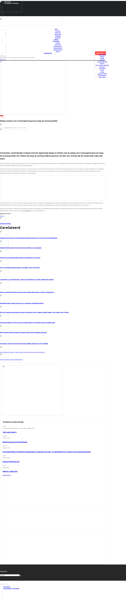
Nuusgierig (56, 41)
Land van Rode (102, 73)
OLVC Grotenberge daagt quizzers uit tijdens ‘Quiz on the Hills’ (20, 267)
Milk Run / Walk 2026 (10, 471)
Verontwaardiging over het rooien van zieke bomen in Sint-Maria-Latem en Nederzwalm (27, 322)
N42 (3, 216)
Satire (58, 51)
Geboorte (58, 32)
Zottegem (102, 54)
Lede (102, 70)
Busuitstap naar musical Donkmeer (15, 442)
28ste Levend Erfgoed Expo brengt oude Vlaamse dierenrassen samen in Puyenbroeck (27, 292)
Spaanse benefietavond (11, 461)
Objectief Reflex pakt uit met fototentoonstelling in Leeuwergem (20, 248)
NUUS (56, 29)
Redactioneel (58, 49)
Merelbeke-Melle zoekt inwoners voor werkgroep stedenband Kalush (22, 303)
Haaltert (102, 66)
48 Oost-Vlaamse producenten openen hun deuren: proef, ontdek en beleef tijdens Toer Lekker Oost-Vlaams (34, 312)
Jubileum (58, 36)
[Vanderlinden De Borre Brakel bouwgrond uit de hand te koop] (32, 415)
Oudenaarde (102, 75)
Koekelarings (58, 46)
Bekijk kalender (7, 475)
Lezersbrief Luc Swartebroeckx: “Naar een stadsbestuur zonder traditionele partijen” (27, 279)
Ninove (102, 63)
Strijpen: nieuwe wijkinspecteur (11, 359)
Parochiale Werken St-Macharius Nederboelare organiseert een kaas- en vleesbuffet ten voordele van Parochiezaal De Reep (47, 452)
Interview (58, 44)
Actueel (57, 31)
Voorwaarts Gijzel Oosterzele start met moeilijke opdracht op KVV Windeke (24, 343)
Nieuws (1, 115)
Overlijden (58, 34)
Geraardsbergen (102, 61)
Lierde (102, 72)
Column (58, 42)
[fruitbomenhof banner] (31, 25)
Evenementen (48, 53)
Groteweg (1, 216)
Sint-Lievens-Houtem (102, 65)
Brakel (102, 56)
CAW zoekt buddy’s (10, 432)
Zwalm (102, 58)
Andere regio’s (100, 53)
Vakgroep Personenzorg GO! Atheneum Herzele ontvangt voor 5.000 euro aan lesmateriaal (28, 238)
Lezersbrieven (57, 48)
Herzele (102, 60)
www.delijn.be (26, 210)
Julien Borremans (8, 127)
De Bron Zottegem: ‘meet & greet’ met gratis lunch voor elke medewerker (22, 352)
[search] (20, 575)
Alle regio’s (102, 77)
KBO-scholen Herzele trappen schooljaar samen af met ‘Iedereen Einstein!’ (23, 332)
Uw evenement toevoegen (11, 588)
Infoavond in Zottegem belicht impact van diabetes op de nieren (20, 257)
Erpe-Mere (102, 68)
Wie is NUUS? (6, 586)
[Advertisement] (14, 188)
